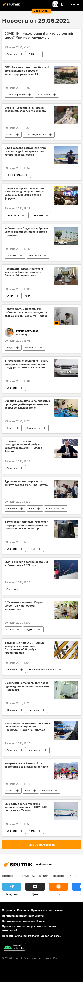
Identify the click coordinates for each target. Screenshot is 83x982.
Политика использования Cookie (23, 921)
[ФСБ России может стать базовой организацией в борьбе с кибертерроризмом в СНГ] (66, 75)
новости (9, 876)
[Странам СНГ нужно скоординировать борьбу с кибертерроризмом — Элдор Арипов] (66, 448)
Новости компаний (14, 936)
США (31, 54)
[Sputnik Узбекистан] (12, 6)
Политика (11, 255)
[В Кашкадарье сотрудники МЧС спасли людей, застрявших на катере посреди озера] (66, 155)
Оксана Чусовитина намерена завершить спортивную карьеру (25, 109)
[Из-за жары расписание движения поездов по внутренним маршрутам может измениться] (66, 730)
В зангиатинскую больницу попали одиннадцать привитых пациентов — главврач (27, 686)
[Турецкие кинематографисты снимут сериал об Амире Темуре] (66, 489)
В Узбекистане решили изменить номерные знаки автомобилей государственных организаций (26, 364)
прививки (34, 709)
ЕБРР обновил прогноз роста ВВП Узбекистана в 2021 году (27, 563)
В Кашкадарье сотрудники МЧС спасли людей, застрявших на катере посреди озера (25, 151)
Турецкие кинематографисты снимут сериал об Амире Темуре (26, 483)
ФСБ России (44, 94)
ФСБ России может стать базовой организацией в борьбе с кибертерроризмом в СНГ (27, 71)
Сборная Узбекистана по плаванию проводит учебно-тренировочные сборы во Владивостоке (27, 404)
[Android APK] (14, 947)
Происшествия (14, 174)
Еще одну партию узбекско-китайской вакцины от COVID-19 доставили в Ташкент (26, 807)
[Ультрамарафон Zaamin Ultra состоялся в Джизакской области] (66, 771)
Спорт (9, 134)
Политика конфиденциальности (23, 915)
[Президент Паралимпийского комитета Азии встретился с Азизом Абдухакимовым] (66, 276)
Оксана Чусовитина (35, 134)
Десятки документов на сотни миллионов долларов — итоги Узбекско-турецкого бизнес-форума (24, 193)
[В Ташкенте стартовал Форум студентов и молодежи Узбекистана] (66, 610)
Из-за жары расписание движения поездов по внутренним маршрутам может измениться (27, 726)
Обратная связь (51, 936)
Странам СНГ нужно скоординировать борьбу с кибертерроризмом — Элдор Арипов (23, 446)
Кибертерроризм (16, 94)
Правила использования (47, 910)
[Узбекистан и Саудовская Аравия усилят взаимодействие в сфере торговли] (66, 236)
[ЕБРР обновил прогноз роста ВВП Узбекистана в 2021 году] (66, 569)
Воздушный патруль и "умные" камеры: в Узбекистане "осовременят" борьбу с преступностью (25, 647)
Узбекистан (36, 215)
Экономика (12, 215)
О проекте (9, 910)
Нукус (32, 548)
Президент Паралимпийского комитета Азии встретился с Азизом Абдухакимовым (24, 272)
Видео (9, 347)
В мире (44, 876)
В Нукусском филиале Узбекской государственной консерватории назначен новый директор (26, 525)
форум (10, 629)
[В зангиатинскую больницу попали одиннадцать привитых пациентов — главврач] (66, 690)
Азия (27, 295)
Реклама (33, 936)
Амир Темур (52, 508)
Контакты (23, 910)
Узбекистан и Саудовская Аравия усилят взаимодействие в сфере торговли (26, 232)
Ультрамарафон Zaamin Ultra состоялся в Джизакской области (26, 765)
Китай (32, 830)
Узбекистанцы (32, 427)
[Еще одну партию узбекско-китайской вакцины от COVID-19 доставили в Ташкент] (66, 811)
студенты (30, 629)
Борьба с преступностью (42, 669)
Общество (12, 54)
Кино (32, 508)
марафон (47, 790)
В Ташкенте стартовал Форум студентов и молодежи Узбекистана (24, 606)
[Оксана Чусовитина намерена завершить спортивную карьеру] (66, 115)
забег (28, 790)
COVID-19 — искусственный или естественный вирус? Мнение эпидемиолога (39, 35)
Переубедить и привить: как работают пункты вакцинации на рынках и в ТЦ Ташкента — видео (26, 312)
